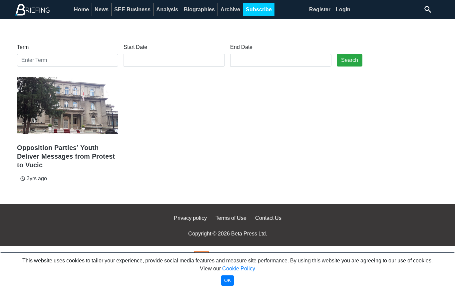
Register (319, 9)
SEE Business (132, 9)
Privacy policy (190, 218)
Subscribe (259, 9)
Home (81, 9)
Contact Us (268, 218)
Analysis (167, 9)
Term (23, 47)
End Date (241, 47)
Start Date (135, 47)
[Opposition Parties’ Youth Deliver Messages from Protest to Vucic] (67, 105)
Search (349, 60)
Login (343, 9)
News (102, 9)
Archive (230, 9)
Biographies (199, 9)
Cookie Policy (238, 268)
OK (227, 280)
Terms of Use (231, 218)
